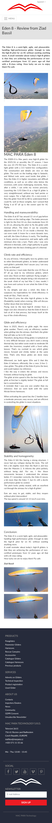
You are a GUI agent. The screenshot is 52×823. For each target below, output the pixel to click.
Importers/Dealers (13, 703)
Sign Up (26, 802)
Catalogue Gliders (13, 659)
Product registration (14, 685)
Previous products (13, 666)
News (7, 707)
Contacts (9, 700)
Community (10, 710)
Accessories (10, 655)
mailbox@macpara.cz (14, 739)
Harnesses (9, 648)
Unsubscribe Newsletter (15, 717)
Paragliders (10, 641)
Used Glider (10, 688)
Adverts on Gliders (13, 677)
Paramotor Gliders (13, 645)
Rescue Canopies (12, 652)
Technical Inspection (14, 681)
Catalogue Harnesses (14, 662)
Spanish (40, 2)
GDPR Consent (11, 714)
